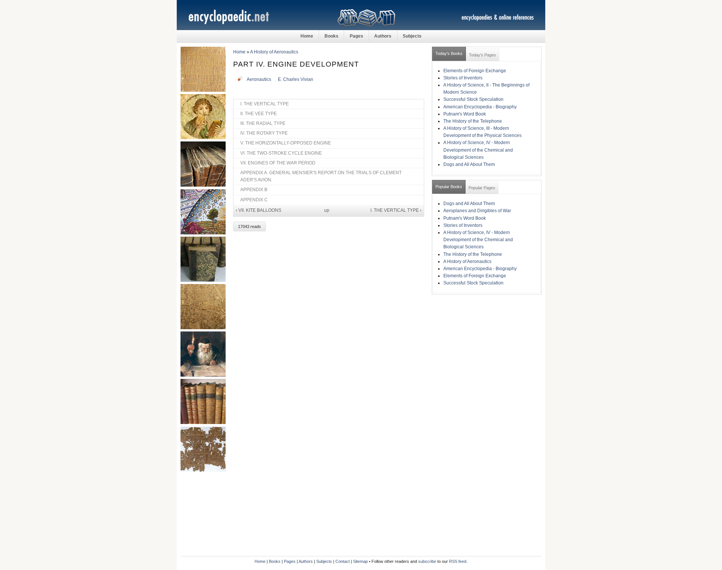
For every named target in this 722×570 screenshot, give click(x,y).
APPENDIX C (254, 199)
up (326, 210)
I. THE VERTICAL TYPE (264, 103)
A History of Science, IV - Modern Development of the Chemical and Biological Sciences (478, 150)
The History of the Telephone (472, 121)
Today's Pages (482, 55)
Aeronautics (259, 79)
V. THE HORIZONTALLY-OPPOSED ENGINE (285, 143)
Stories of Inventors (462, 78)
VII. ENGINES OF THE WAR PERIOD (277, 163)
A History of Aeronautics (274, 52)
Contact (342, 561)
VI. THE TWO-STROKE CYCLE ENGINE (281, 153)
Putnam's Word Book (464, 114)
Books (331, 36)
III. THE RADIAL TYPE (262, 123)
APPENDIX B (253, 189)
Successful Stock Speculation (473, 99)
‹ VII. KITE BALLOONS (258, 210)
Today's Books (449, 53)
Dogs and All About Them (469, 164)
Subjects (412, 36)
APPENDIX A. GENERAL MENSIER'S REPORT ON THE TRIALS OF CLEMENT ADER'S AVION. (321, 176)
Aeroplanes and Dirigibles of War (477, 210)
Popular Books (448, 186)
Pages (356, 36)
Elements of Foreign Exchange (474, 70)
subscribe (427, 561)
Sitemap (360, 561)
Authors (382, 36)
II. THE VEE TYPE (258, 113)
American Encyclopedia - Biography (480, 106)
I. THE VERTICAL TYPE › (396, 210)
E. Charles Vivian (295, 79)
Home (306, 36)
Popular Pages (482, 187)
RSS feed (457, 561)
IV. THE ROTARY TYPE (264, 133)
